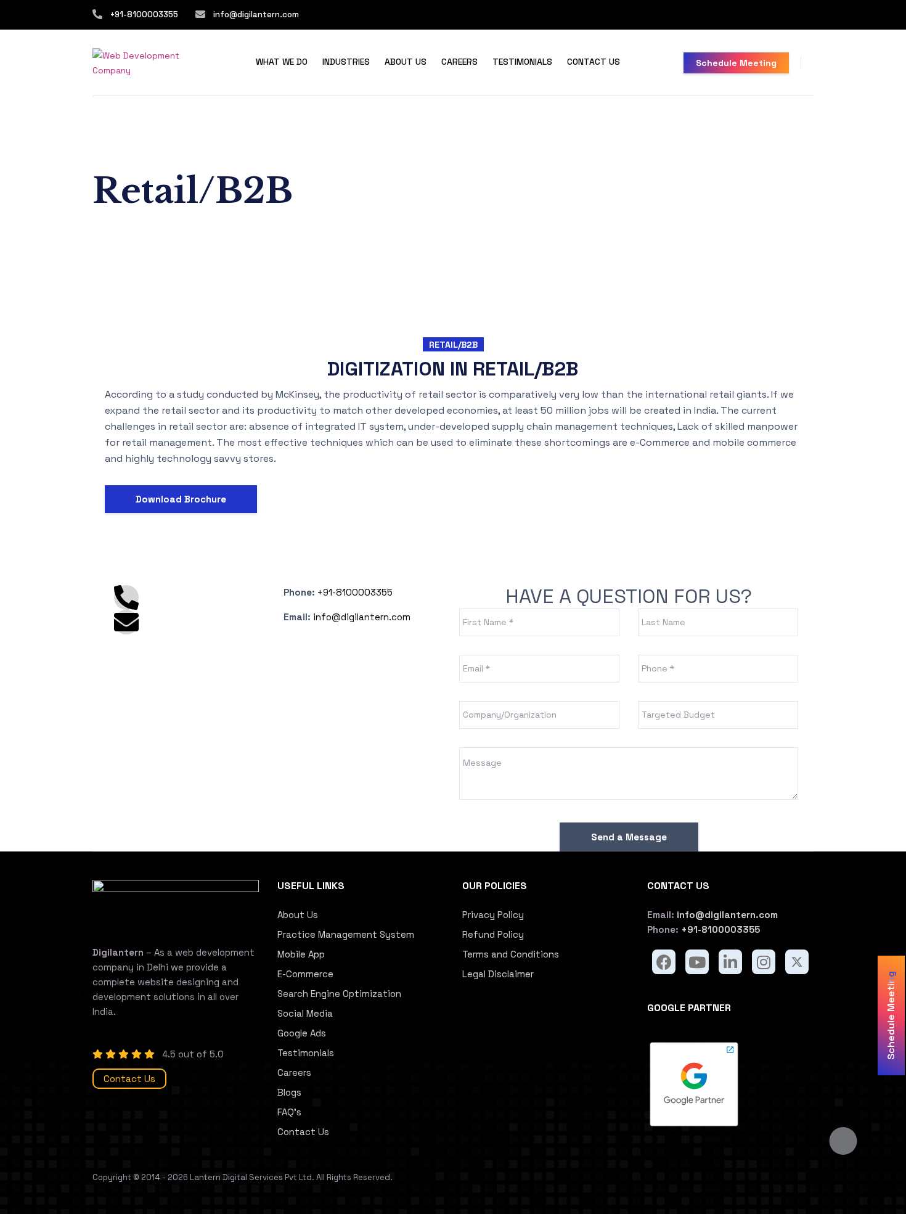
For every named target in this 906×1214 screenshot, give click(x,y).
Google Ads (301, 1033)
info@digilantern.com (255, 14)
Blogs (289, 1092)
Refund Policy (493, 934)
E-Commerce (305, 974)
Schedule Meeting (736, 62)
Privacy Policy (493, 915)
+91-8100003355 (144, 14)
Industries (346, 61)
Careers (459, 61)
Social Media (305, 1013)
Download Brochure (181, 499)
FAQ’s (289, 1112)
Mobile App (301, 954)
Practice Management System (345, 934)
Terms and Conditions (510, 954)
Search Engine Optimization (339, 993)
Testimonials (522, 61)
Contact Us (593, 61)
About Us (405, 61)
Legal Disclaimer (498, 974)
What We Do (282, 61)
